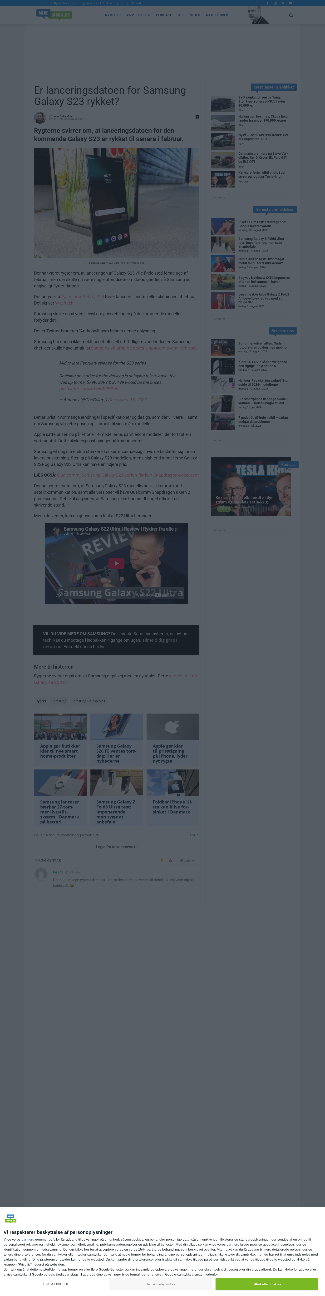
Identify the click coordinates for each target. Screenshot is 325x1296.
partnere (27, 1239)
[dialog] (162, 1251)
